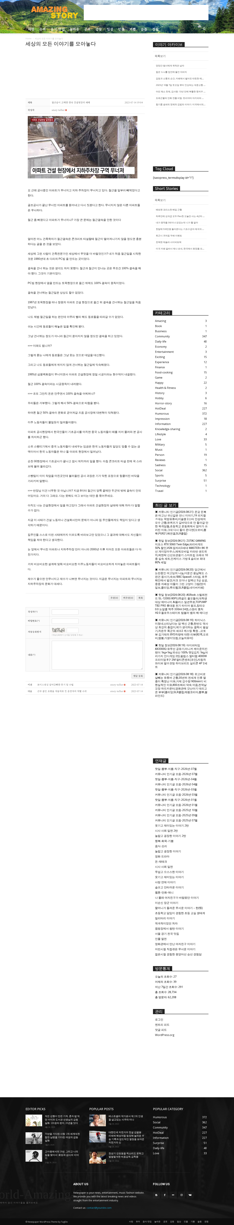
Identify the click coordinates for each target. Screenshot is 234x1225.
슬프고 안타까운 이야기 (169, 887)
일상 (110, 29)
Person (159, 455)
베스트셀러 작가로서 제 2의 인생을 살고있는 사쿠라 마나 (126, 1118)
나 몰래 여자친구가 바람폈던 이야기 (177, 897)
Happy (159, 383)
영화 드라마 (162, 856)
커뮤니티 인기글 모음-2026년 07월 (176, 774)
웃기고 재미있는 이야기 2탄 (172, 825)
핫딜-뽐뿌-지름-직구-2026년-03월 (176, 789)
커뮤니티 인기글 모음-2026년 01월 (176, 805)
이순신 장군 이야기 (166, 903)
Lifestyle (160, 434)
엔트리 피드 (162, 1025)
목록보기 (160, 56)
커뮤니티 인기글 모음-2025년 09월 (176, 815)
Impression (162, 419)
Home (29, 38)
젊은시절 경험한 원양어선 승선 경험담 (178, 954)
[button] (204, 29)
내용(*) (31, 654)
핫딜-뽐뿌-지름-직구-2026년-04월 (176, 779)
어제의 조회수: (164, 982)
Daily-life (160, 341)
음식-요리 (161, 846)
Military (160, 444)
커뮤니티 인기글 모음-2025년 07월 (176, 820)
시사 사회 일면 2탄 (166, 831)
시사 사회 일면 (164, 867)
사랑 (31, 29)
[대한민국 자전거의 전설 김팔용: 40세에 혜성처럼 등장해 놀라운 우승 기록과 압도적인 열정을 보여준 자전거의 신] (97, 1136)
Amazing (160, 321)
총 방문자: (161, 997)
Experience (162, 362)
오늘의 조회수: (164, 976)
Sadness (160, 465)
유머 (42, 29)
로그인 (159, 1019)
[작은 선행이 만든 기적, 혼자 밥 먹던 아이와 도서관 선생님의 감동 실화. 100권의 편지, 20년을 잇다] (34, 1120)
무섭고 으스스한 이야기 (169, 872)
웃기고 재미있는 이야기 (169, 877)
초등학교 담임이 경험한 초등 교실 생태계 (180, 913)
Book (158, 326)
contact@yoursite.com (99, 1207)
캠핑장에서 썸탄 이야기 (169, 928)
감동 (98, 29)
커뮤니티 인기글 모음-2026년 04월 (176, 784)
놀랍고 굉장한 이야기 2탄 (170, 836)
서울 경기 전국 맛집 (167, 934)
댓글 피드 (161, 1030)
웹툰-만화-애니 (164, 892)
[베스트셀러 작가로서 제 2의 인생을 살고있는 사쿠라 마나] (97, 1120)
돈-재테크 (161, 861)
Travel (159, 491)
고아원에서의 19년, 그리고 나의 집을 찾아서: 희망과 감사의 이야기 (62, 1155)
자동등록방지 (34, 631)
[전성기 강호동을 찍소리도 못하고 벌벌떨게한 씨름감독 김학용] (97, 1158)
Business (161, 331)
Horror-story (163, 403)
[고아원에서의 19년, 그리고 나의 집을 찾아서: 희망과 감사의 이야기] (34, 1156)
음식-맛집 (58, 29)
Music (159, 450)
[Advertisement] (146, 12)
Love (158, 439)
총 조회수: (161, 992)
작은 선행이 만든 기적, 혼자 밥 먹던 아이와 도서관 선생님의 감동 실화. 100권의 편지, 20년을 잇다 (62, 1119)
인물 (121, 29)
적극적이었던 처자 (166, 923)
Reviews (160, 460)
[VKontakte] (190, 1195)
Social (158, 470)
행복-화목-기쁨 (164, 841)
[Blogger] (156, 1195)
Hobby (159, 398)
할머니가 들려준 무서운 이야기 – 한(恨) (179, 908)
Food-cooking (164, 372)
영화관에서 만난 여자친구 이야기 (175, 944)
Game (158, 377)
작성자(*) (33, 611)
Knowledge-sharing (167, 429)
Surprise (160, 480)
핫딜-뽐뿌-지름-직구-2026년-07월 (176, 769)
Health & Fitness (165, 388)
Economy (161, 347)
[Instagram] (181, 1195)
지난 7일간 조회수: (166, 987)
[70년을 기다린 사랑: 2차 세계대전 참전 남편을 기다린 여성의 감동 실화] (34, 1138)
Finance (160, 367)
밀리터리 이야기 (165, 918)
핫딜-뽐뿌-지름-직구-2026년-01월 (176, 800)
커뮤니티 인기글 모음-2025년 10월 (176, 810)
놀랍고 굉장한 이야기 (168, 851)
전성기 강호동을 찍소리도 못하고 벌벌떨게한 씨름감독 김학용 (126, 1155)
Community (162, 336)
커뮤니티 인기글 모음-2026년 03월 (176, 794)
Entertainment (164, 352)
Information (163, 424)
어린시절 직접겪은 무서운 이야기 (175, 949)
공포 (87, 29)
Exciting (160, 357)
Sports (159, 475)
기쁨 (132, 29)
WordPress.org (164, 1035)
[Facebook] (164, 1195)
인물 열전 (161, 939)
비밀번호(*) (34, 620)
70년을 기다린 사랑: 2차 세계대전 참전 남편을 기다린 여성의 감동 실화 (62, 1137)
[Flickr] (173, 1195)
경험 (155, 29)
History (159, 393)
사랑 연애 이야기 (165, 882)
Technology (162, 486)
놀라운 (74, 29)
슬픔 (144, 29)
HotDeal (160, 408)
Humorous (162, 413)
